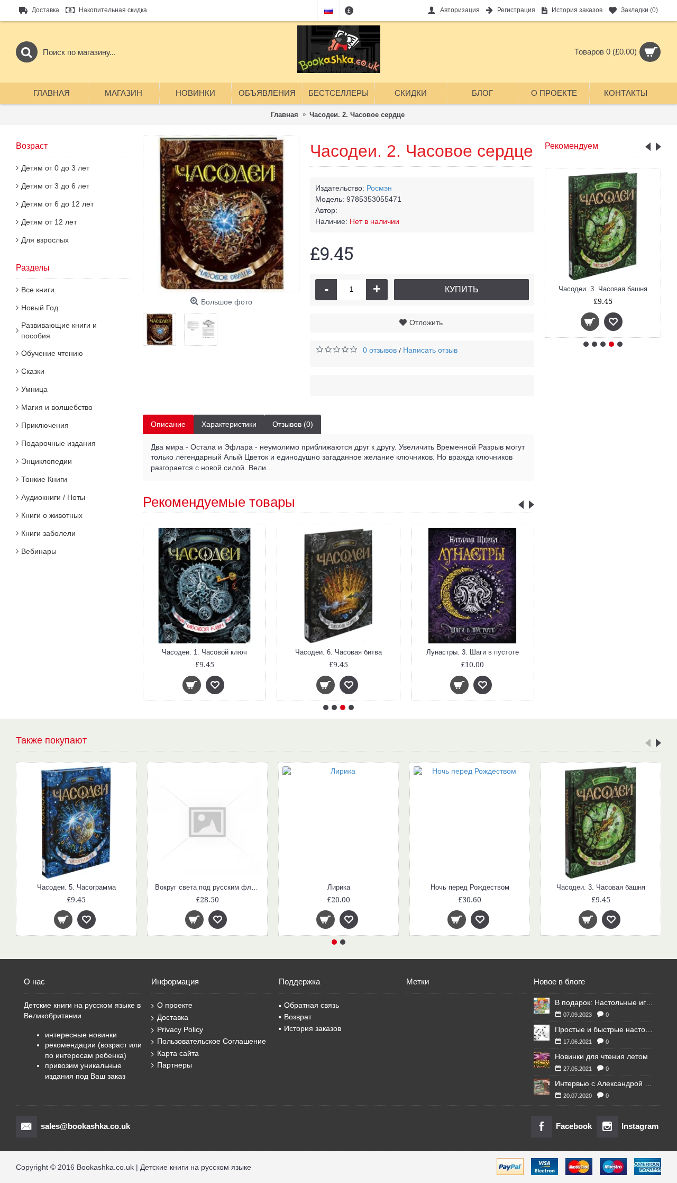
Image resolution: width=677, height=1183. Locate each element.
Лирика (338, 887)
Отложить (426, 322)
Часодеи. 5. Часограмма (76, 887)
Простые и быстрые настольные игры (604, 1029)
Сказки (32, 371)
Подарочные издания (58, 443)
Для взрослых (45, 240)
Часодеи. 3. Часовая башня (603, 289)
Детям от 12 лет (49, 222)
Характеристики (229, 424)
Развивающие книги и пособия (59, 330)
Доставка (172, 1017)
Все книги (37, 289)
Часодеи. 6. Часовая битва (338, 652)
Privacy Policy (180, 1029)
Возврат (298, 1016)
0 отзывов (380, 350)
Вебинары (39, 551)
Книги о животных (52, 515)
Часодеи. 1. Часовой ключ (204, 652)
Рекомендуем (571, 145)
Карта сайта (178, 1053)
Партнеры (174, 1065)
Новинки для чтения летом (601, 1056)
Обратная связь (311, 1005)
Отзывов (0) (292, 424)
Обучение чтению (52, 353)
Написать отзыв (430, 350)
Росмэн (379, 188)
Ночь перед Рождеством (470, 887)
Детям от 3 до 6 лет (55, 186)
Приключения (45, 425)
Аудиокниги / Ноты (53, 497)
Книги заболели (48, 533)
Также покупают (51, 740)
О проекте (175, 1005)
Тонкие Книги (44, 479)
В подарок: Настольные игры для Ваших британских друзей (604, 1002)
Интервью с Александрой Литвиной (604, 1083)
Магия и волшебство (57, 407)
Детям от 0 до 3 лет (55, 168)
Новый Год (39, 307)
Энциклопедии (46, 461)
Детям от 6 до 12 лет (57, 204)
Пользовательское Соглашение (211, 1041)
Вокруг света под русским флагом (209, 887)
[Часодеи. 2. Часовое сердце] (221, 214)
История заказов (312, 1028)
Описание (168, 424)
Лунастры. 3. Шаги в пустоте (472, 652)
